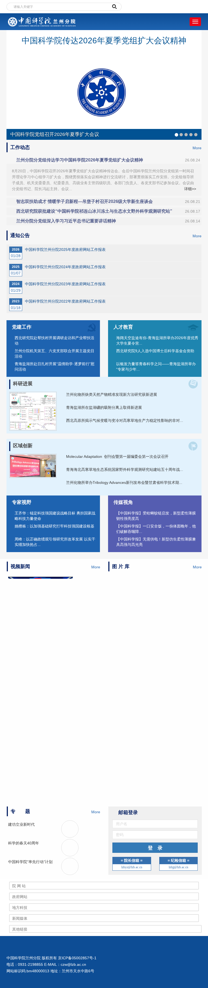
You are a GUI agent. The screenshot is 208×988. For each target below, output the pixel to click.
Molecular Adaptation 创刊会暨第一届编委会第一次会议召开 (117, 456)
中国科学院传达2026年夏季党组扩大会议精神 (104, 40)
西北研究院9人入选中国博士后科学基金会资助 (155, 351)
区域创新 (22, 445)
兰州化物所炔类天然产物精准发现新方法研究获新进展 (111, 394)
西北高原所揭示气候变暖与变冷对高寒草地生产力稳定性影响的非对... (124, 420)
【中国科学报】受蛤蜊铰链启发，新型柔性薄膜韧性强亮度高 (156, 516)
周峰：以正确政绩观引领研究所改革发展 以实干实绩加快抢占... (55, 542)
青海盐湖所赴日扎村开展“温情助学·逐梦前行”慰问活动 (55, 366)
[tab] (104, 160)
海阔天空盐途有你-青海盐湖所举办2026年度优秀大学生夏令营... (157, 340)
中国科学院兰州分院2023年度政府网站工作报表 (65, 284)
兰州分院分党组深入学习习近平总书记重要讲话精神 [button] (108, 221)
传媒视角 (123, 502)
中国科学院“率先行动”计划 (30, 862)
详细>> (190, 189)
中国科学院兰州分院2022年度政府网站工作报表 (65, 301)
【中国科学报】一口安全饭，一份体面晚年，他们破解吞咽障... (156, 529)
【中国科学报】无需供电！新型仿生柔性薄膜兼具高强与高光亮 (156, 542)
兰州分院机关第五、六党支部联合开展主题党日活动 (54, 353)
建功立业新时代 (21, 824)
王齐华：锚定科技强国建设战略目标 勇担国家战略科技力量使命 (55, 516)
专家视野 (21, 502)
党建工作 (21, 327)
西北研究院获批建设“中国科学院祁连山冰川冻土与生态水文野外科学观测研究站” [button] (108, 211)
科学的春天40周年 (23, 843)
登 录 (155, 848)
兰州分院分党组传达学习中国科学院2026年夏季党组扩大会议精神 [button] (108, 160)
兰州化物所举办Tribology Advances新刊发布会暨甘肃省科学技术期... (124, 482)
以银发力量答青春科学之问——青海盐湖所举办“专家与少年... (156, 366)
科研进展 (22, 383)
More (197, 148)
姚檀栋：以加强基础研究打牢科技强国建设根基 (54, 526)
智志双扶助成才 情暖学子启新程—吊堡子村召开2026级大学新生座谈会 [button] (108, 201)
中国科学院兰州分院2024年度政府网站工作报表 (65, 267)
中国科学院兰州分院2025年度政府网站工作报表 (65, 249)
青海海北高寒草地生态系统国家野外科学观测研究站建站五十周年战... (124, 469)
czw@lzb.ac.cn (73, 964)
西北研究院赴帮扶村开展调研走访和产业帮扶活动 (54, 340)
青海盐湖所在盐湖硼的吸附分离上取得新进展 (104, 407)
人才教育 (123, 327)
